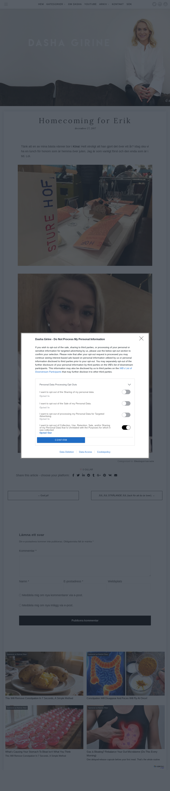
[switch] (126, 392)
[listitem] (85, 384)
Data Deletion (67, 452)
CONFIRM (61, 440)
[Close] (142, 339)
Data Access (85, 452)
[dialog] (85, 395)
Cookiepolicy (103, 452)
